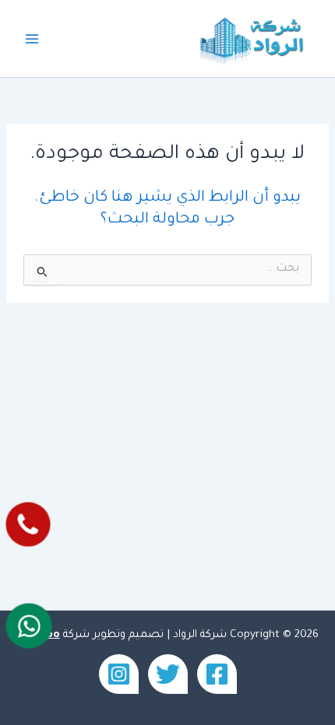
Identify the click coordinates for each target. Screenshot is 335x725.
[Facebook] (217, 674)
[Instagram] (119, 674)
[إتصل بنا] (28, 525)
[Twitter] (168, 674)
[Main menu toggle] (32, 39)
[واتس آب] (29, 625)
